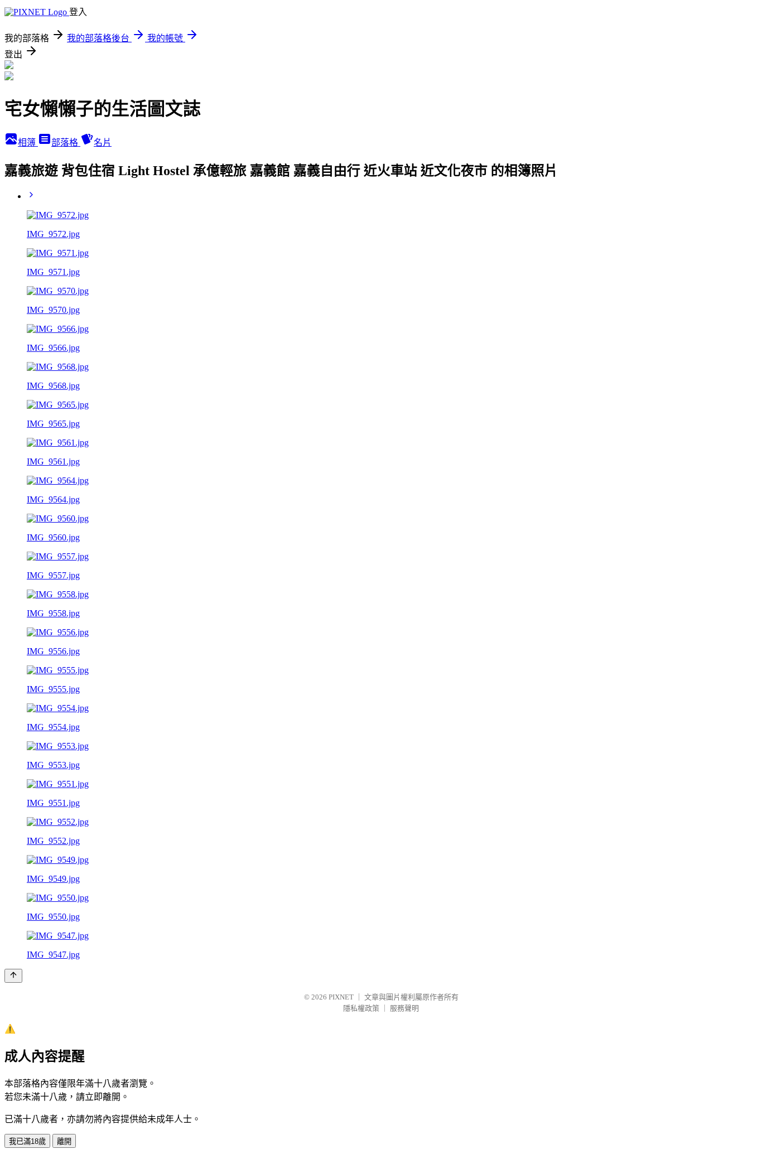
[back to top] (13, 976)
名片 (103, 142)
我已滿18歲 (27, 1141)
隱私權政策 (361, 1008)
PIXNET (341, 997)
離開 (64, 1141)
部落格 (65, 142)
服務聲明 (404, 1008)
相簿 (28, 142)
